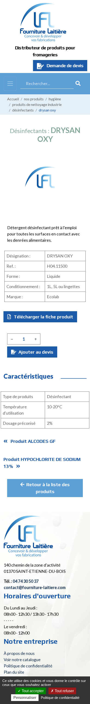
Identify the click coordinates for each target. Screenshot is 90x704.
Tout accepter (32, 691)
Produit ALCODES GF (32, 441)
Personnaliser (24, 698)
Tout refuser (64, 691)
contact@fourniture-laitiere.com (35, 587)
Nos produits (34, 99)
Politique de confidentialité (28, 665)
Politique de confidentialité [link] (60, 698)
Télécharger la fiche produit (43, 316)
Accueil (13, 99)
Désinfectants (23, 110)
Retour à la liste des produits (48, 488)
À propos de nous (19, 653)
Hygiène (55, 99)
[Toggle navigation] (10, 84)
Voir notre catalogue (22, 659)
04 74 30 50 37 (26, 581)
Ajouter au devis (35, 352)
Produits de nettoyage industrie (37, 104)
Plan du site (14, 672)
